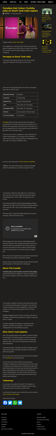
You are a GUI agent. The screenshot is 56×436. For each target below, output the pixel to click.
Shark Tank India (38, 2)
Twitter (3, 426)
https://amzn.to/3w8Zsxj (27, 162)
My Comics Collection (7, 429)
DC (20, 2)
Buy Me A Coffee (41, 417)
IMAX (26, 2)
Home (5, 2)
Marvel (13, 2)
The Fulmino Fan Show (43, 419)
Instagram (4, 419)
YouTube (3, 417)
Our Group (4, 422)
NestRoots (9, 358)
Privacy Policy (40, 426)
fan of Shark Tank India (11, 394)
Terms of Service (41, 429)
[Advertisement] (20, 74)
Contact (39, 424)
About (50, 2)
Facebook (4, 424)
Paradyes (6, 122)
